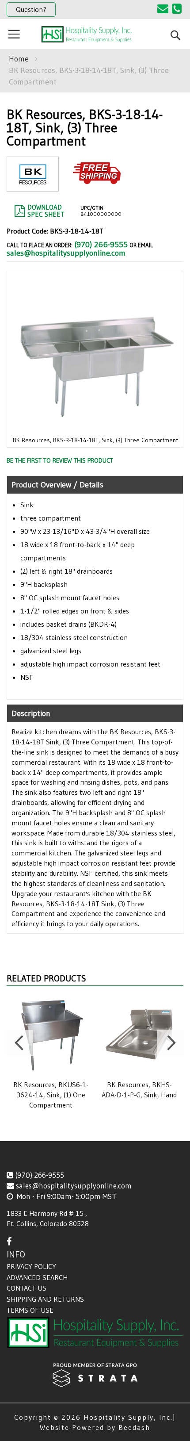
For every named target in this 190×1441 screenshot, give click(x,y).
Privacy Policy (31, 1266)
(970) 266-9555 (101, 244)
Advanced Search (37, 1277)
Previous (20, 1043)
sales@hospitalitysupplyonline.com (66, 253)
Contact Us (26, 1288)
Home (19, 59)
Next (170, 1043)
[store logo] (87, 34)
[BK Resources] (33, 184)
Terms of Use (30, 1310)
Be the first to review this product (60, 460)
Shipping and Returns (45, 1299)
